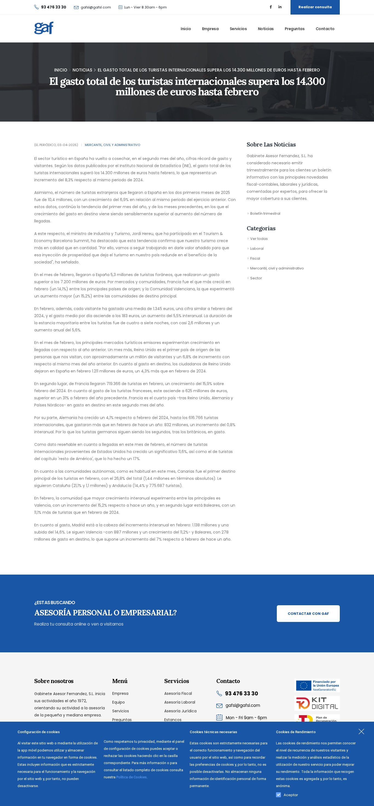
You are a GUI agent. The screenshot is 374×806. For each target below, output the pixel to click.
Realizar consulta (315, 7)
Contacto (325, 28)
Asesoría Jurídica (180, 711)
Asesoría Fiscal (178, 693)
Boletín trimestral (265, 213)
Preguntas (295, 28)
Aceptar (291, 793)
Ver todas (259, 238)
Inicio (186, 28)
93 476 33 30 (241, 693)
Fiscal (255, 258)
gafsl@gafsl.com (96, 7)
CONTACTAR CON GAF (308, 613)
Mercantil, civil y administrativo (112, 145)
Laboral (257, 248)
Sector (256, 278)
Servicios (238, 28)
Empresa (210, 28)
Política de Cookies (131, 777)
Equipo (118, 702)
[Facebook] (271, 7)
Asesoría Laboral (179, 702)
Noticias (266, 28)
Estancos (173, 719)
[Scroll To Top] (364, 800)
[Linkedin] (280, 7)
